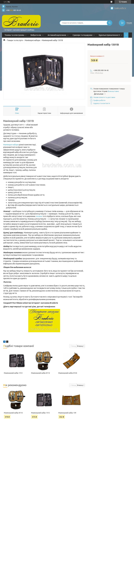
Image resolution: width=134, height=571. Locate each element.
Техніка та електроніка (14, 35)
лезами (39, 216)
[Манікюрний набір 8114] (44, 360)
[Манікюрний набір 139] (71, 400)
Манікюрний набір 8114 (40, 373)
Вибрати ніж (36, 35)
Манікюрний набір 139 (67, 413)
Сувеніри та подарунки (82, 35)
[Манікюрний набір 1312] (17, 360)
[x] (7, 342)
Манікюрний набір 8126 (67, 373)
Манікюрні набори (32, 40)
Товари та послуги (15, 40)
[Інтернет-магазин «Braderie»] (21, 21)
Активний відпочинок (57, 35)
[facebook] (4, 342)
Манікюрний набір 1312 (13, 373)
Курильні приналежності (109, 35)
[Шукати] (109, 23)
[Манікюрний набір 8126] (71, 360)
